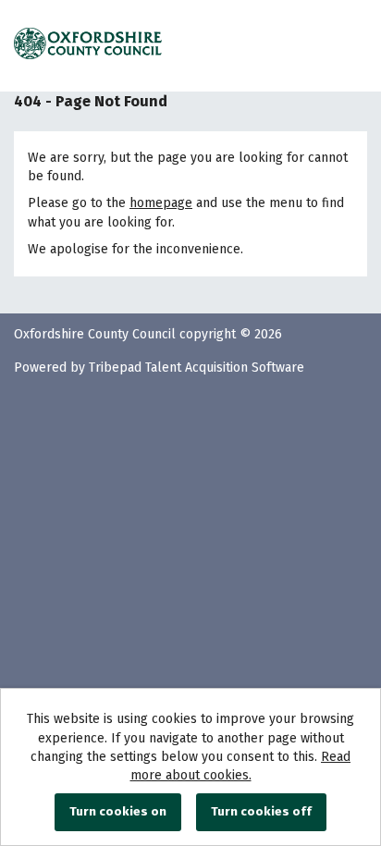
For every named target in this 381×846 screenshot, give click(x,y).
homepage (160, 203)
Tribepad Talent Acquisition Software (196, 367)
